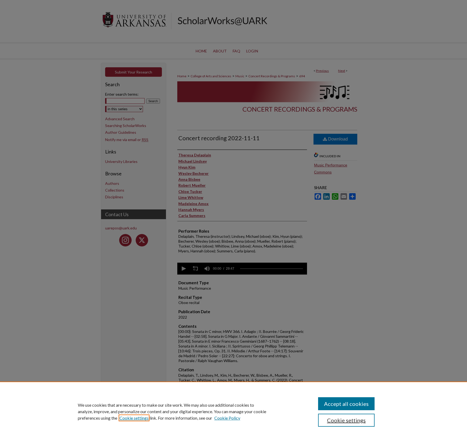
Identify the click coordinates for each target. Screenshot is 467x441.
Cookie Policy (227, 417)
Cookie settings (134, 417)
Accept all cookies (346, 403)
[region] (233, 411)
